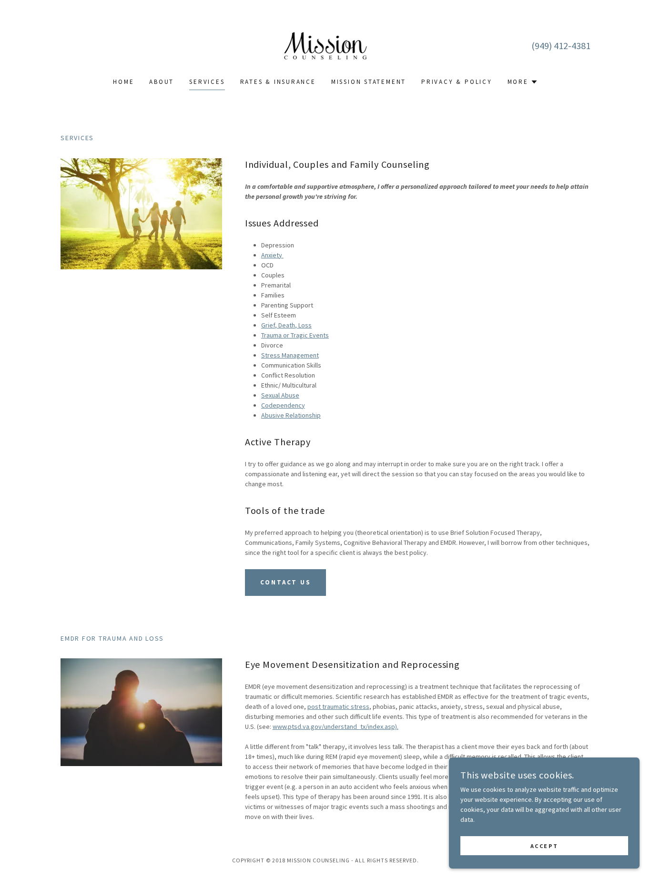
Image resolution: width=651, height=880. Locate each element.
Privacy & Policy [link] (456, 82)
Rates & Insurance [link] (278, 82)
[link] (326, 45)
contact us (285, 582)
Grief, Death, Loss (286, 325)
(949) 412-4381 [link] (560, 45)
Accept (544, 845)
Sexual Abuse (280, 395)
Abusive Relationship (291, 415)
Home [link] (123, 82)
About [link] (161, 82)
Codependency (283, 405)
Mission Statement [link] (368, 82)
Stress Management (290, 355)
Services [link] (206, 82)
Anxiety (272, 255)
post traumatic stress (338, 706)
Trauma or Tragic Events (295, 335)
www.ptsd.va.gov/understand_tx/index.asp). (335, 726)
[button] (523, 82)
